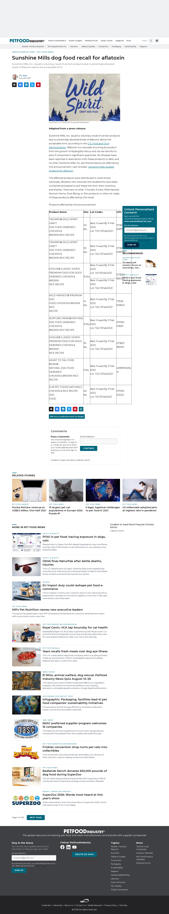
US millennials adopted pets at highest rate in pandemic (139, 509)
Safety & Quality (130, 275)
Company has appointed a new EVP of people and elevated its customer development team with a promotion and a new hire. (58, 614)
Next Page (36, 817)
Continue (88, 448)
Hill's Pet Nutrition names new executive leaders (47, 609)
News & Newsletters (23, 52)
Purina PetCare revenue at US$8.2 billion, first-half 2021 (29, 509)
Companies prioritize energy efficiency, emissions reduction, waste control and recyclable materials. (73, 708)
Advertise (57, 905)
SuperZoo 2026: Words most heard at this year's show (73, 796)
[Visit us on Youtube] (74, 847)
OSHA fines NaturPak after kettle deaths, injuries (72, 562)
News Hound (49, 672)
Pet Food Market (20, 504)
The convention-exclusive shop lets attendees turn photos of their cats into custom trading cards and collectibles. (73, 756)
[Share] (20, 84)
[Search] (151, 40)
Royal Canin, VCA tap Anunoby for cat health (75, 627)
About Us (68, 905)
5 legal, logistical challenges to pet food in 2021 (103, 509)
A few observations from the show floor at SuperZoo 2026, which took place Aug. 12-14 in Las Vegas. (75, 803)
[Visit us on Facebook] (62, 847)
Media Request (95, 905)
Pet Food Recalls (51, 648)
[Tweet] (32, 84)
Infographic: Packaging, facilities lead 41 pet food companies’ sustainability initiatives (75, 701)
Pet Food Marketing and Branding (60, 624)
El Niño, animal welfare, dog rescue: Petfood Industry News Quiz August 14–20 (75, 676)
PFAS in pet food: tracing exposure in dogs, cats (131, 280)
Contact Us (80, 905)
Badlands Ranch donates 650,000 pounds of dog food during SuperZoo (75, 772)
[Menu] (157, 40)
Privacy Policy (110, 905)
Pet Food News (45, 52)
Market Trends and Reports (57, 791)
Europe (46, 582)
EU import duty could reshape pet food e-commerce (73, 587)
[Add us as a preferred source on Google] (81, 409)
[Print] (14, 84)
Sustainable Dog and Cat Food (58, 696)
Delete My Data (84, 854)
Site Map (123, 905)
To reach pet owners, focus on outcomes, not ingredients (131, 265)
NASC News (48, 720)
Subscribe (46, 905)
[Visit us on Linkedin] (68, 847)
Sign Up (131, 245)
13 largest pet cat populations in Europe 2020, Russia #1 (66, 510)
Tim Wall (23, 76)
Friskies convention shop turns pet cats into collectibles (75, 748)
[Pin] (38, 84)
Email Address (87, 437)
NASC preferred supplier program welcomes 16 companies (74, 725)
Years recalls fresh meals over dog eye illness (75, 651)
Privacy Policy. (144, 240)
